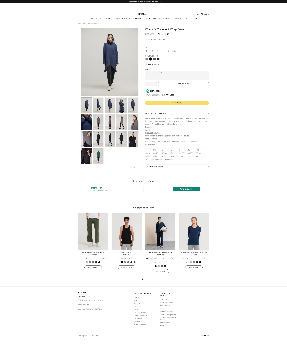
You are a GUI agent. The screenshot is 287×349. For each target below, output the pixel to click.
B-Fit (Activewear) (140, 312)
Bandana (143, 14)
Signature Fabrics (140, 315)
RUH (136, 309)
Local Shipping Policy (168, 315)
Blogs (162, 325)
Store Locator (165, 305)
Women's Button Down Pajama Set (96, 252)
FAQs (162, 308)
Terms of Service (166, 312)
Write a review (186, 189)
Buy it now (177, 103)
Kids (135, 306)
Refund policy (165, 322)
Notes (148, 69)
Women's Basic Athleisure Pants (163, 252)
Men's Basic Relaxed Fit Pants (197, 252)
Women (137, 303)
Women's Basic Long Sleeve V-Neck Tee (129, 252)
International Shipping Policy (168, 318)
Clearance (137, 321)
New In (136, 297)
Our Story (163, 299)
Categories (138, 318)
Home (79, 23)
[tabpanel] (96, 245)
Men (135, 300)
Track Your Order (140, 324)
